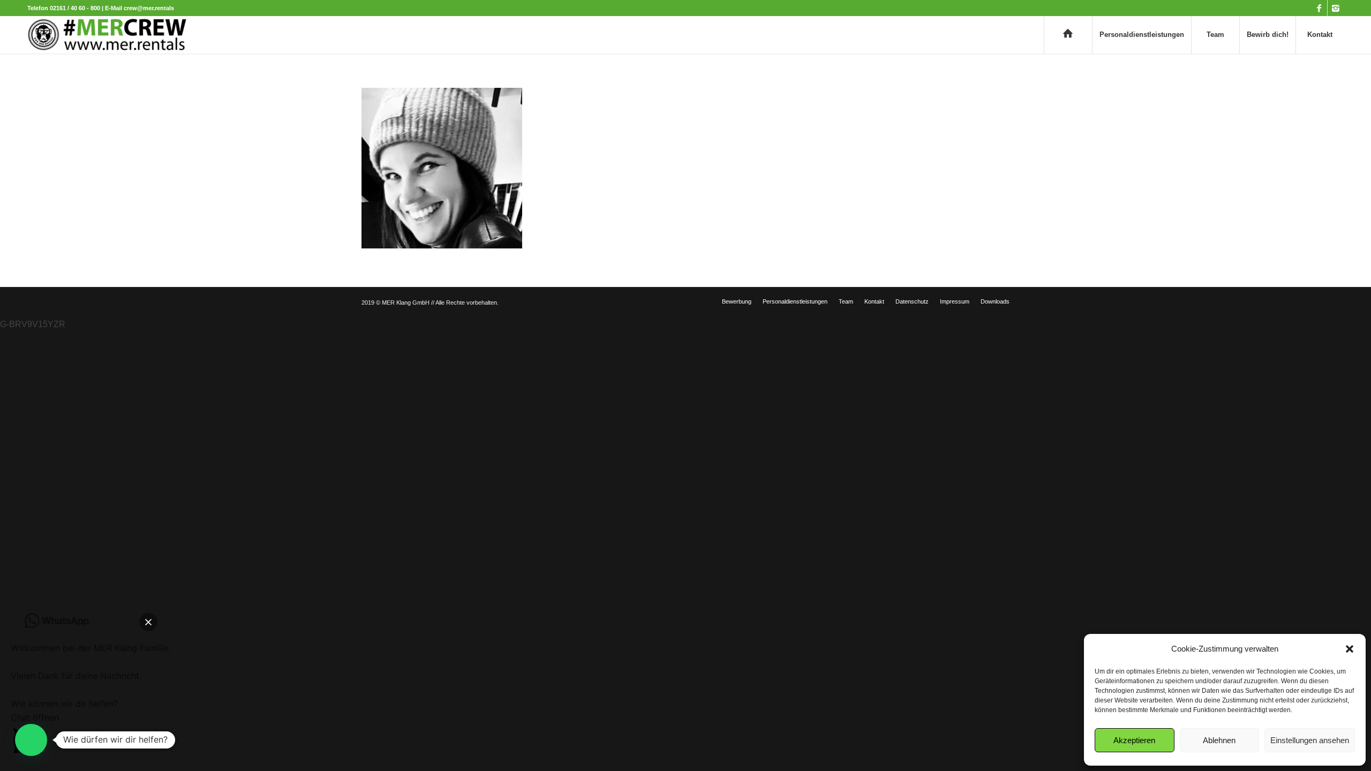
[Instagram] (1336, 8)
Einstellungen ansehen (1309, 740)
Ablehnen (1219, 740)
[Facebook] (1319, 8)
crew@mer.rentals (149, 8)
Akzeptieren (1134, 740)
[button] (1349, 649)
